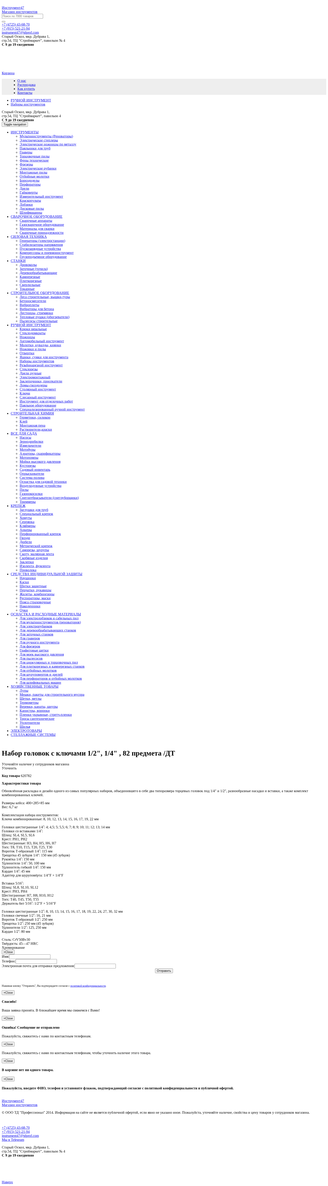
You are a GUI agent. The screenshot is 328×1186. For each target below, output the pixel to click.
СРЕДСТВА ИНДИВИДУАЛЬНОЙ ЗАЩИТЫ (46, 574)
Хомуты (26, 518)
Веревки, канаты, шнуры (39, 706)
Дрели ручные (31, 373)
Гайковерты (29, 192)
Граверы (26, 152)
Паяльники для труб (35, 148)
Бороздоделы (29, 180)
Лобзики (26, 204)
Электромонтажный (35, 377)
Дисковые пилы (32, 208)
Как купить (26, 89)
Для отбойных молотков (38, 670)
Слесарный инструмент (38, 397)
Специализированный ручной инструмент (52, 409)
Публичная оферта (16, 1120)
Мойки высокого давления (40, 461)
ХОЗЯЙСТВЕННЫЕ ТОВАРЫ (34, 686)
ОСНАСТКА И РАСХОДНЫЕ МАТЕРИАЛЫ (46, 614)
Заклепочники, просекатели (41, 381)
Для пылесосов (31, 658)
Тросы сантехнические (37, 719)
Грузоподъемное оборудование (43, 257)
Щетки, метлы (31, 698)
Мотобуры (27, 449)
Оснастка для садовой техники (43, 482)
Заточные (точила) (34, 269)
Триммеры (28, 502)
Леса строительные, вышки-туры (45, 297)
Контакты (24, 93)
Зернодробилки (31, 441)
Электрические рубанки (38, 168)
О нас (21, 81)
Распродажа (26, 85)
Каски (24, 582)
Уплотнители (30, 723)
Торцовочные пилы (35, 156)
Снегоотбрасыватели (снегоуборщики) (49, 498)
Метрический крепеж (36, 546)
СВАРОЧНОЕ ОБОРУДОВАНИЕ (36, 216)
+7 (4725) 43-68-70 (16, 24)
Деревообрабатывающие (38, 273)
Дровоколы (28, 265)
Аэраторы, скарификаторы (40, 453)
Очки (24, 610)
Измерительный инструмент (41, 196)
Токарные (27, 289)
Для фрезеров (30, 646)
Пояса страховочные (35, 602)
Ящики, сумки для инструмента (44, 357)
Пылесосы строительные (39, 321)
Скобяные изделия (34, 558)
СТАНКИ (18, 261)
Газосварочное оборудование (42, 224)
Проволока (28, 570)
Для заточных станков (36, 634)
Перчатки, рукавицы (35, 590)
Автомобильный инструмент (42, 341)
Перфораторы (30, 184)
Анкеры (26, 530)
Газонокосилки (31, 494)
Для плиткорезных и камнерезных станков (52, 666)
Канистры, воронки (35, 710)
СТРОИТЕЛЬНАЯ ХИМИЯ (32, 413)
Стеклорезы (29, 369)
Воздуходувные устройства (40, 486)
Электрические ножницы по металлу (48, 144)
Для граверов (30, 638)
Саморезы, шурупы (34, 550)
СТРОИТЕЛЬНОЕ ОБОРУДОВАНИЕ (40, 293)
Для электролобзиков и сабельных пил (49, 618)
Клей (23, 421)
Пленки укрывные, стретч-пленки (46, 715)
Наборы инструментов (37, 361)
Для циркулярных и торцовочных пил (49, 662)
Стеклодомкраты (33, 333)
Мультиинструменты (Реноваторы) (46, 136)
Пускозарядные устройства (40, 249)
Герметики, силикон (35, 417)
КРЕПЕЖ (18, 506)
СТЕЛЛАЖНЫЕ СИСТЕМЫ (33, 735)
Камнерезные (30, 277)
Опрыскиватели (32, 474)
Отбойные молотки (34, 176)
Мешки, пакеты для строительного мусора (52, 694)
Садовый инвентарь (35, 469)
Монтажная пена (32, 425)
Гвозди (25, 538)
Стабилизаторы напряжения (41, 245)
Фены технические (34, 160)
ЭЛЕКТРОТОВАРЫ (26, 731)
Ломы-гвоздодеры (33, 385)
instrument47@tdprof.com (20, 32)
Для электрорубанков (36, 626)
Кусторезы (28, 465)
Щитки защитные (33, 586)
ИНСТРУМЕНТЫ (25, 132)
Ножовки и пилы (33, 349)
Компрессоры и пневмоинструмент (47, 253)
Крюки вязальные (33, 329)
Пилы (24, 490)
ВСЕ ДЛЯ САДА (24, 433)
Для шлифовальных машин (40, 682)
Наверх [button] (7, 1182)
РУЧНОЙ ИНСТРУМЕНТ (31, 325)
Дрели (24, 188)
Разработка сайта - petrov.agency (28, 1170)
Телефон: (9, 961)
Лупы (24, 690)
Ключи (25, 393)
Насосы (25, 437)
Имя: (5, 956)
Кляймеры (27, 526)
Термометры (29, 702)
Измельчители (30, 445)
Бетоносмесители (33, 301)
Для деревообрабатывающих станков (48, 630)
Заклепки (27, 562)
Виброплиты (29, 305)
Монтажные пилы (33, 172)
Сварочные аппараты (36, 220)
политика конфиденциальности (58, 1120)
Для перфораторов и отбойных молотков (51, 678)
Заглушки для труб (34, 510)
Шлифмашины (31, 212)
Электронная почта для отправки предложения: (38, 966)
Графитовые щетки (34, 650)
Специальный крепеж (36, 514)
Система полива (32, 478)
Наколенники (30, 606)
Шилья (25, 727)
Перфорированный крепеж (40, 534)
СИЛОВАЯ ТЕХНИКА (29, 237)
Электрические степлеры (39, 140)
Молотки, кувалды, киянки (40, 345)
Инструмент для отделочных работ (46, 401)
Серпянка (27, 522)
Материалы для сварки (37, 229)
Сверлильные (30, 285)
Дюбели (26, 542)
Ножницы (27, 337)
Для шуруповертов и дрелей (41, 674)
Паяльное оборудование (38, 405)
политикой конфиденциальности (88, 985)
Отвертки (27, 353)
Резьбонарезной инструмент (41, 365)
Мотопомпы (29, 457)
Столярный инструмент (38, 389)
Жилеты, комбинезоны (37, 594)
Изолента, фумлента (35, 566)
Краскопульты (30, 200)
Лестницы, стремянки (36, 313)
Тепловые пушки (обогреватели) (44, 317)
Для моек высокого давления (42, 654)
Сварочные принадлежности (42, 233)
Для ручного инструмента (39, 642)
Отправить (164, 970)
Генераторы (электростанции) (42, 241)
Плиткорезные (31, 281)
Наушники (28, 578)
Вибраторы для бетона (37, 309)
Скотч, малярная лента (37, 554)
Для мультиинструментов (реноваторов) (50, 622)
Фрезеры (26, 164)
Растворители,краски (36, 429)
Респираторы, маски (35, 598)
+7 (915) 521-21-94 (16, 28)
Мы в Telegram (13, 1140)
